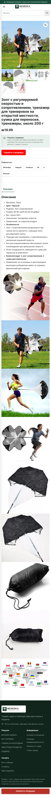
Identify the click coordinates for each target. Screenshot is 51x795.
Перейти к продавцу (13, 152)
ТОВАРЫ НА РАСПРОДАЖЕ (12, 743)
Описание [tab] (8, 189)
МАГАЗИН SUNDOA (9, 735)
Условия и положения (35, 735)
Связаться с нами (34, 746)
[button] (45, 25)
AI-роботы (5, 767)
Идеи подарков (7, 771)
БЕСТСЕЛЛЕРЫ (7, 739)
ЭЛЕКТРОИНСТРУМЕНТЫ (11, 747)
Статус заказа (32, 750)
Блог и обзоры (7, 762)
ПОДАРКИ (5, 751)
